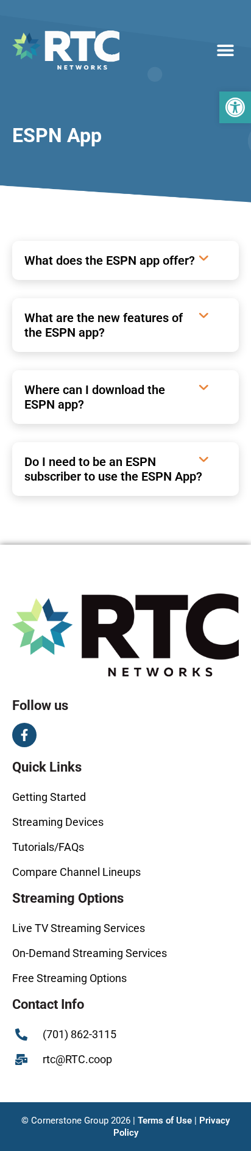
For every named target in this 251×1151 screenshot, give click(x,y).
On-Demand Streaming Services (89, 953)
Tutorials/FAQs (48, 847)
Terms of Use (165, 1120)
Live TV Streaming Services (78, 928)
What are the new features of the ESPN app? (103, 325)
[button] (235, 107)
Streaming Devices (58, 822)
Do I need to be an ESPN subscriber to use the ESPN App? (113, 469)
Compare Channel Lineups (76, 872)
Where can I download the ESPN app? (94, 397)
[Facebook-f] (24, 735)
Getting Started (49, 797)
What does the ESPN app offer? (109, 260)
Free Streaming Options (69, 978)
